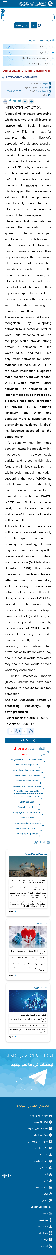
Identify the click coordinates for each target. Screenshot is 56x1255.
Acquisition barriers (27, 807)
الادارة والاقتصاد (41, 1187)
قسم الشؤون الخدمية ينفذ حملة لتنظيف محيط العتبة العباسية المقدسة (28, 881)
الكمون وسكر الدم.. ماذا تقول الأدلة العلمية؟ (29, 964)
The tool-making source (27, 765)
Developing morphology (27, 834)
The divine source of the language (27, 775)
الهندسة (44, 1246)
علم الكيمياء (43, 1226)
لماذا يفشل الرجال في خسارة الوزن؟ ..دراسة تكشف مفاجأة (28, 958)
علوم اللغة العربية (41, 1161)
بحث (33, 25)
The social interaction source (27, 797)
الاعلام (45, 1200)
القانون (45, 1194)
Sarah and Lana (27, 802)
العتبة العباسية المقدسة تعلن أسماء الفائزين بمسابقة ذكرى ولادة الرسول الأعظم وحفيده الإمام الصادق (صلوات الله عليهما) (28, 904)
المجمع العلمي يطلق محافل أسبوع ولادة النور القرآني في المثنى (28, 888)
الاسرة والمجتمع (41, 1155)
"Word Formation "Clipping (27, 828)
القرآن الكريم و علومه (39, 1115)
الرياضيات (44, 1239)
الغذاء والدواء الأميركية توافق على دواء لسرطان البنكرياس (28, 952)
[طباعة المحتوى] (5, 101)
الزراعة (45, 1213)
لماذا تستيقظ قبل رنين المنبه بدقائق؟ (31, 1025)
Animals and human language (26, 770)
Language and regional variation (26, 786)
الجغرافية (44, 1181)
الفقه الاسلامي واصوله (38, 1128)
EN (2, 11)
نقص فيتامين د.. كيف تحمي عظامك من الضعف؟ (28, 969)
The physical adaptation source (27, 823)
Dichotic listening (27, 818)
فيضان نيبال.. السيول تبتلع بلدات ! (33, 1015)
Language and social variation (26, 813)
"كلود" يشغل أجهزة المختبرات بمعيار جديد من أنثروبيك (28, 1020)
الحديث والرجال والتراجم (38, 1142)
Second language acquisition (27, 791)
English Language (39, 40)
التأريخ (45, 1174)
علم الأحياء (43, 1233)
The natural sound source (26, 781)
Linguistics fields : (42, 71)
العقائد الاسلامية (41, 1122)
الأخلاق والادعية (41, 1148)
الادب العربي (43, 1168)
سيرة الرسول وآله (41, 1135)
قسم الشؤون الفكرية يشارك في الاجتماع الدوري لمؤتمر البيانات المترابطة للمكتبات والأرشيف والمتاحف (28, 895)
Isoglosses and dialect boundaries (26, 759)
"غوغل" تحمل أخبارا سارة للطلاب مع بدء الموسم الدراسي (28, 1030)
